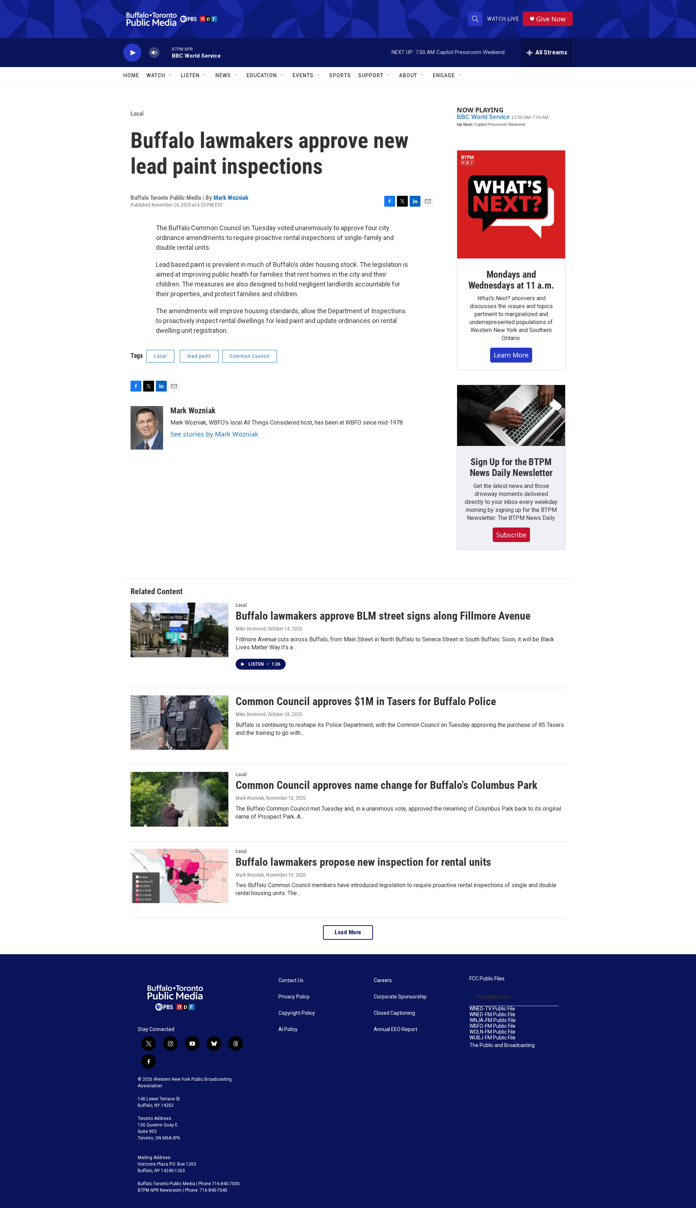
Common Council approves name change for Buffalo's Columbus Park (386, 785)
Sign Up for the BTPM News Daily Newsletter (511, 467)
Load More (348, 932)
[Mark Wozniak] (146, 428)
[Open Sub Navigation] (171, 75)
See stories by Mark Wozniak (214, 434)
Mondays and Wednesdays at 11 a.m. (511, 280)
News (223, 75)
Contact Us (290, 980)
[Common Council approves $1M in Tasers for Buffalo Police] (179, 722)
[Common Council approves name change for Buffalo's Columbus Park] (179, 799)
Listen (190, 75)
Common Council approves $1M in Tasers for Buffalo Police (366, 701)
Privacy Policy (294, 997)
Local (137, 113)
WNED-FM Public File (492, 1014)
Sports (340, 75)
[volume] (154, 53)
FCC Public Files (487, 978)
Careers (383, 980)
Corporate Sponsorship (400, 997)
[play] (132, 53)
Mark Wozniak (231, 197)
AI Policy (288, 1029)
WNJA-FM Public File (492, 1020)
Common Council (249, 356)
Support (371, 75)
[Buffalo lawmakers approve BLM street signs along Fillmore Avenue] (179, 630)
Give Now (551, 19)
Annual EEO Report (395, 1029)
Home (131, 75)
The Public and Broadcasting (502, 1045)
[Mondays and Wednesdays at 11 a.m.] (511, 204)
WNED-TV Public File (492, 1009)
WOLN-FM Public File (492, 1032)
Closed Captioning (394, 1013)
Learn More (511, 355)
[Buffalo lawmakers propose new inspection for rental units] (179, 876)
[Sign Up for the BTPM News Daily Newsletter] (511, 415)
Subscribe (511, 534)
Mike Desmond (251, 629)
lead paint (199, 356)
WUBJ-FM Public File (492, 1038)
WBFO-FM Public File (492, 1026)
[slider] (166, 52)
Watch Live (503, 19)
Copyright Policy (296, 1013)
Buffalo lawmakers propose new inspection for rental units (363, 862)
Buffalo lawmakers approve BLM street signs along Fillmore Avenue (383, 615)
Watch (155, 75)
